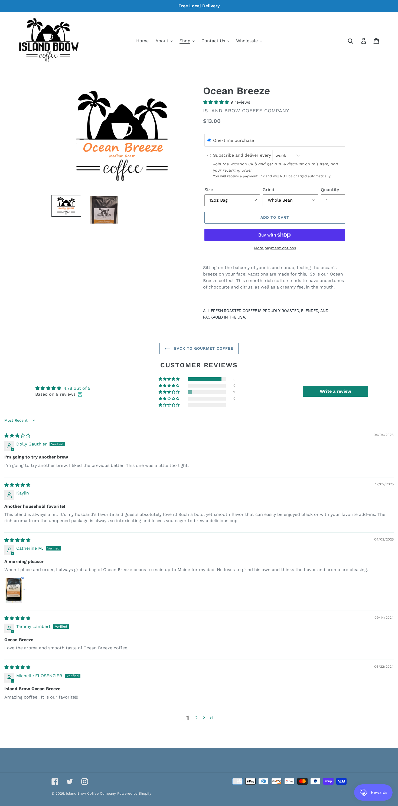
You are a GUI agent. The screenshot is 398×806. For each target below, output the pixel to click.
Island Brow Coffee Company (91, 793)
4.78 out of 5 (77, 388)
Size (208, 189)
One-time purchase (233, 140)
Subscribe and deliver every (242, 155)
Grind (268, 189)
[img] (17, 435)
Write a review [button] (335, 391)
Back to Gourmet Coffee (203, 348)
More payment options (275, 248)
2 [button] (196, 717)
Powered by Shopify (134, 793)
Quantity (330, 189)
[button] (216, 102)
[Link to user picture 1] (17, 590)
